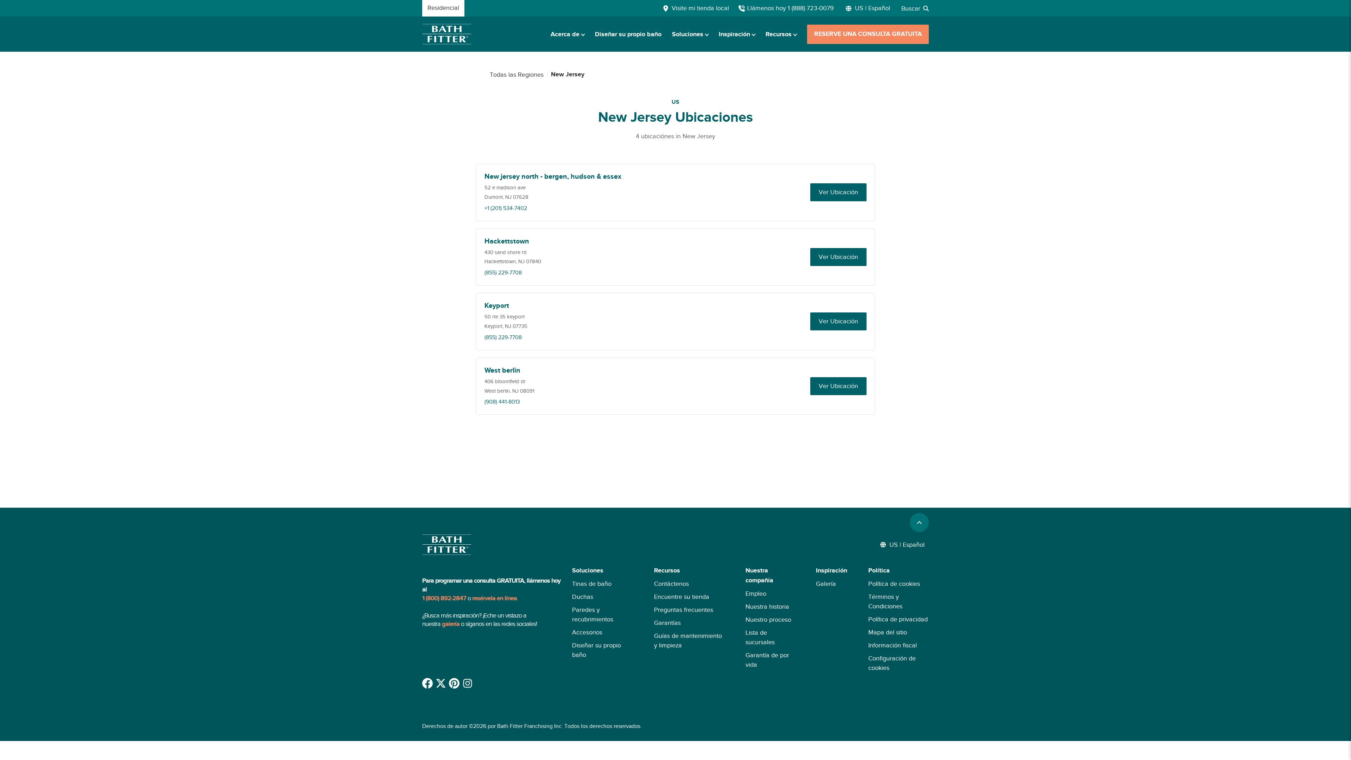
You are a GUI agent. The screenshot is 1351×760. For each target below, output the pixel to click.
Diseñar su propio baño (628, 34)
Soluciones (687, 34)
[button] (602, 619)
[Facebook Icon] (427, 683)
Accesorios (587, 632)
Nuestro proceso (768, 619)
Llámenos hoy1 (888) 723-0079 (790, 8)
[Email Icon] (467, 683)
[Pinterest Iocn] (454, 683)
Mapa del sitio (887, 632)
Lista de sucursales (760, 637)
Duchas (582, 596)
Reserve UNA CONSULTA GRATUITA (868, 34)
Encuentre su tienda (681, 596)
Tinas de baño (591, 583)
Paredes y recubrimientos (592, 614)
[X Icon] (441, 683)
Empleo (756, 593)
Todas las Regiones (517, 74)
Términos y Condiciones (885, 601)
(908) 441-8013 (502, 402)
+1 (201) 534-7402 (505, 208)
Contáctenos (671, 583)
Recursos (779, 34)
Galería (826, 583)
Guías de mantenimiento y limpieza (688, 640)
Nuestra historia (767, 606)
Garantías (667, 622)
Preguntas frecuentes (683, 609)
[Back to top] (919, 522)
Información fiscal (892, 645)
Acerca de (565, 34)
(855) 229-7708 (503, 273)
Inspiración (734, 34)
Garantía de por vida (767, 660)
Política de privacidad (898, 619)
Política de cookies (894, 583)
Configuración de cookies (892, 663)
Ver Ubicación (838, 192)
